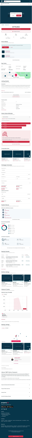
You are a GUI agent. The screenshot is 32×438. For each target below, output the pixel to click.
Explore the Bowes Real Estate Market (8, 384)
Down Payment (3, 172)
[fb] (3, 409)
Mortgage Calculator (8, 426)
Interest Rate (3, 176)
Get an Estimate (16, 141)
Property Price (3, 168)
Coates (28, 375)
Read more (3, 90)
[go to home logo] (5, 402)
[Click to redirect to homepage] (2, 1)
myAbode (7, 404)
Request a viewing (16, 436)
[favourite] (29, 4)
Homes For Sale (19, 426)
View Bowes (3, 319)
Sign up (19, 15)
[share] (30, 4)
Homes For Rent (24, 426)
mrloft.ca (6, 420)
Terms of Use (6, 421)
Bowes (11, 375)
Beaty (23, 375)
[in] (6, 409)
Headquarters (10, 420)
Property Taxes (3, 196)
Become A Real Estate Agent (17, 420)
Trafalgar (4, 376)
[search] (12, 1)
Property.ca (3, 404)
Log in (13, 15)
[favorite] (11, 275)
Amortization (18, 176)
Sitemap (9, 421)
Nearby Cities (3, 392)
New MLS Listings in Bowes (6, 396)
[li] (5, 409)
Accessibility (24, 420)
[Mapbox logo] (3, 341)
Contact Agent (16, 363)
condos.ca (2, 420)
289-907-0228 (16, 360)
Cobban (26, 375)
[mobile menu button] (31, 1)
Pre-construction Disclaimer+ (16, 431)
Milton (2, 4)
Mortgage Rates (14, 426)
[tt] (1, 409)
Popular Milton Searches (5, 388)
